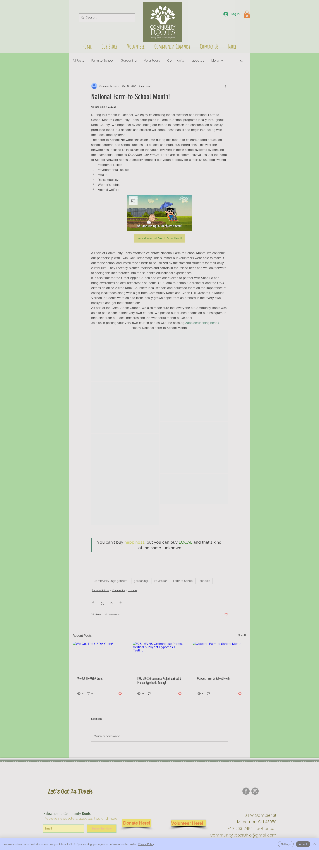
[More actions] (225, 86)
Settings (286, 844)
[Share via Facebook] (93, 603)
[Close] (314, 844)
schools (205, 581)
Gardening (129, 61)
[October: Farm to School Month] (219, 657)
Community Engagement (110, 581)
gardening (141, 581)
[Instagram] (255, 791)
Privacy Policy (146, 844)
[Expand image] (125, 355)
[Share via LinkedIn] (111, 603)
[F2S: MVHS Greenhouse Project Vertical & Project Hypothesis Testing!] (159, 657)
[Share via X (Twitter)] (102, 603)
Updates (197, 61)
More (215, 61)
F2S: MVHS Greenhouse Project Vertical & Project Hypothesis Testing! (159, 681)
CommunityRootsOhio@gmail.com (243, 835)
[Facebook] (246, 791)
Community (175, 61)
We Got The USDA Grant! (90, 678)
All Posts (78, 61)
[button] (162, 22)
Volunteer (160, 581)
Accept (303, 844)
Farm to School (102, 61)
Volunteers (152, 61)
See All (242, 635)
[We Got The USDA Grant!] (99, 657)
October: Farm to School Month (213, 678)
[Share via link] (120, 603)
